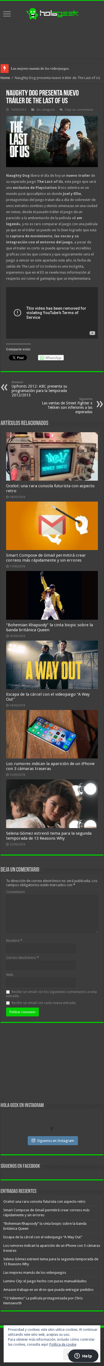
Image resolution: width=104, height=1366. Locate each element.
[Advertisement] (52, 39)
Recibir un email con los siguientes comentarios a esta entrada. (51, 994)
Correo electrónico (22, 958)
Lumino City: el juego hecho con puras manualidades (51, 68)
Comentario (15, 892)
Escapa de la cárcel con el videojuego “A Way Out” (42, 1237)
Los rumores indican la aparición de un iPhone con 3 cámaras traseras (50, 766)
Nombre (14, 940)
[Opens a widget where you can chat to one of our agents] (83, 1356)
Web (9, 975)
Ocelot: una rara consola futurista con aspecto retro (44, 1201)
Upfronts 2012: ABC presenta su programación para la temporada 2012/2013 (39, 388)
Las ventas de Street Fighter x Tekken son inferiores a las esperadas (67, 405)
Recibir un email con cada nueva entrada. (44, 1003)
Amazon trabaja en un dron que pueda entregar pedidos (48, 1290)
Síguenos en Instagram (55, 1141)
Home (5, 78)
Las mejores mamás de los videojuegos (34, 1272)
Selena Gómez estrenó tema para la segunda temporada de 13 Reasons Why (49, 836)
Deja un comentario (79, 109)
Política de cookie (62, 1344)
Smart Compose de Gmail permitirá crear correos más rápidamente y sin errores (46, 558)
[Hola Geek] (52, 13)
